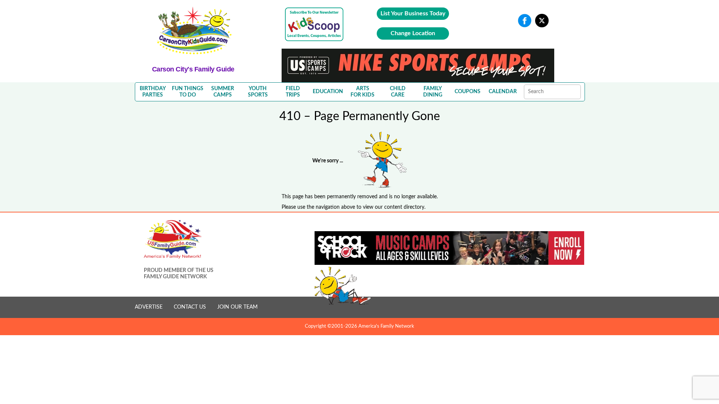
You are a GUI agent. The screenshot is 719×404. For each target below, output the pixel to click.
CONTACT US (190, 307)
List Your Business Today (412, 13)
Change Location (413, 33)
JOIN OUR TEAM (237, 307)
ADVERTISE (149, 307)
